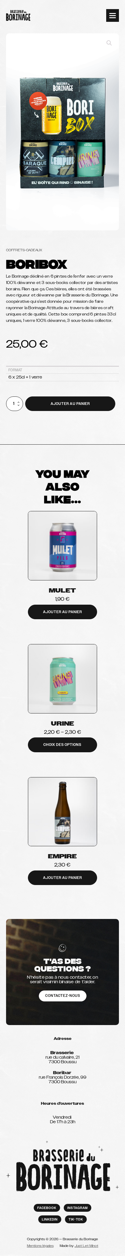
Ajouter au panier (70, 403)
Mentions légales (40, 1246)
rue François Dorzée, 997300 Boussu (62, 1078)
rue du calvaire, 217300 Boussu (62, 1058)
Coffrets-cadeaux (24, 250)
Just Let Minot (86, 1246)
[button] (109, 43)
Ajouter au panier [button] (62, 612)
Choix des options (62, 744)
